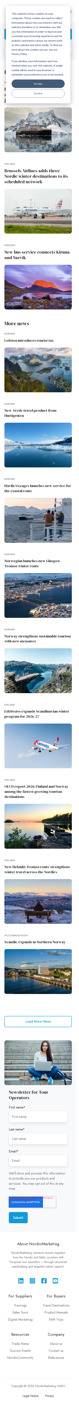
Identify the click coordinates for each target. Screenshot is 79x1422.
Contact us (56, 1350)
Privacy (49, 1396)
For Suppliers (20, 1296)
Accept (38, 83)
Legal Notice (30, 1396)
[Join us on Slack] (32, 1281)
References (56, 1357)
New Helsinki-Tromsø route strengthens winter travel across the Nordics (37, 869)
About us (56, 1343)
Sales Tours (20, 1312)
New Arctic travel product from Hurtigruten (30, 413)
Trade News (20, 1343)
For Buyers (56, 1296)
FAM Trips (56, 1319)
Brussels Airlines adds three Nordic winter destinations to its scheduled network (36, 176)
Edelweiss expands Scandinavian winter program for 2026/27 (36, 714)
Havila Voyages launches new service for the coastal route (37, 488)
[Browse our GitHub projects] (44, 1281)
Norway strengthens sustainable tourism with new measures (37, 639)
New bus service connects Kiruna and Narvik (37, 255)
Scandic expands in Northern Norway (35, 942)
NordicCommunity (20, 1357)
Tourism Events (20, 1350)
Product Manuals (56, 1312)
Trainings (20, 1305)
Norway (9, 333)
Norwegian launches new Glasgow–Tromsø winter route (33, 563)
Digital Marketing (20, 1319)
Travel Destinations (56, 1305)
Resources (20, 1334)
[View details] (21, 1281)
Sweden (9, 245)
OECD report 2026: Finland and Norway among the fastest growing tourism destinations (36, 791)
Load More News (38, 1021)
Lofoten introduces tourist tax (29, 340)
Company (56, 1334)
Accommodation (16, 935)
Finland (9, 164)
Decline (38, 93)
